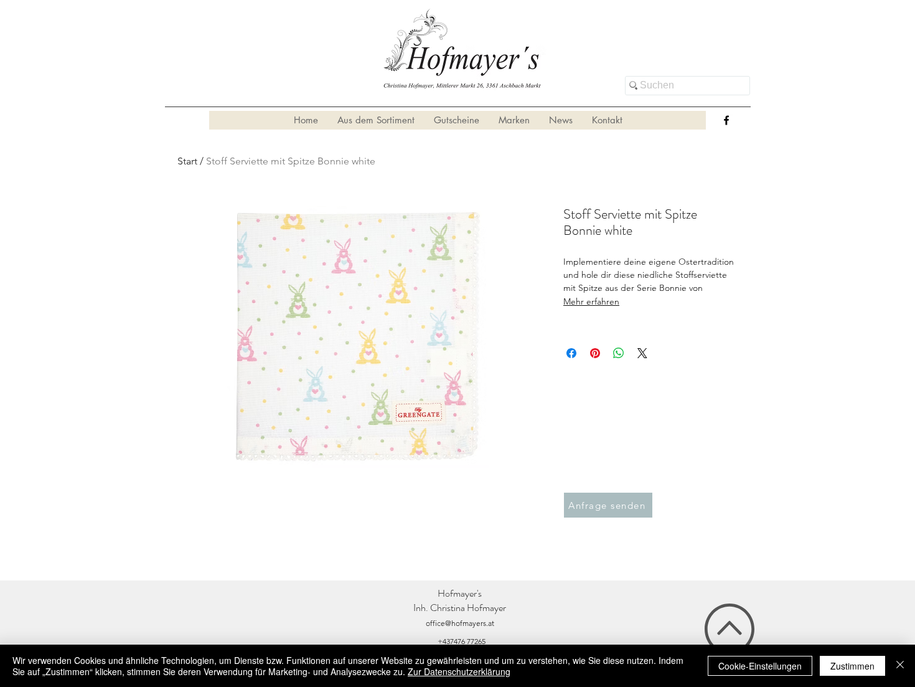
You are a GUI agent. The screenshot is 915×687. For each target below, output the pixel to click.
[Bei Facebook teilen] (571, 353)
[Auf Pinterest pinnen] (595, 353)
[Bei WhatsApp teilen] (618, 353)
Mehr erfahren (591, 301)
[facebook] (726, 120)
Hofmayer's (460, 593)
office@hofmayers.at (460, 623)
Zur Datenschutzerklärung (459, 671)
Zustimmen (852, 666)
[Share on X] (642, 353)
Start (187, 161)
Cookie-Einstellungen (760, 666)
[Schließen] (900, 666)
